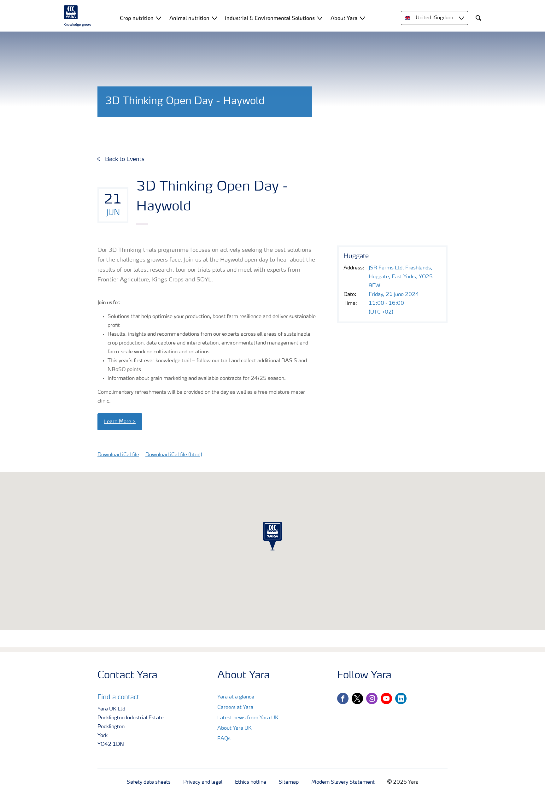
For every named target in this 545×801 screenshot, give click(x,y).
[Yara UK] (77, 16)
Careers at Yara (235, 707)
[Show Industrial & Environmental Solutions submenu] (319, 18)
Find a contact (118, 697)
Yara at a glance (235, 697)
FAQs (224, 738)
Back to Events (124, 159)
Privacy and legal (202, 782)
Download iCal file (118, 454)
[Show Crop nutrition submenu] (158, 18)
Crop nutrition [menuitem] (137, 18)
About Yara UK (234, 728)
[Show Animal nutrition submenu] (214, 18)
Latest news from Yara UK (247, 718)
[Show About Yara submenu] (362, 18)
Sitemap (289, 782)
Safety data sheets (149, 782)
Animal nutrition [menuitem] (189, 18)
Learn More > (120, 421)
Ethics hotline (250, 782)
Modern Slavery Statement (343, 782)
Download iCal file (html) (173, 454)
